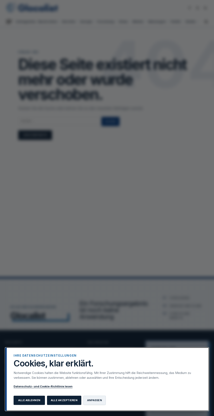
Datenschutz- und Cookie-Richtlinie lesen (43, 386)
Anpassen (94, 400)
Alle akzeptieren (64, 400)
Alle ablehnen (29, 400)
